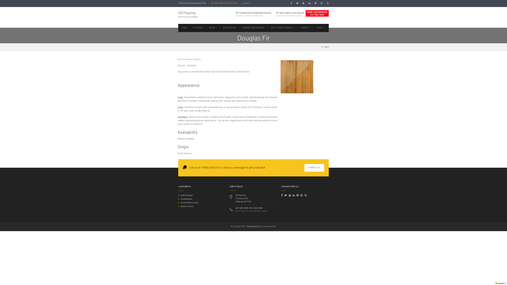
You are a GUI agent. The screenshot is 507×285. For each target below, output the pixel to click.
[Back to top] (498, 276)
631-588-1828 (217, 3)
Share (326, 47)
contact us (246, 3)
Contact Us (314, 168)
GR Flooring (187, 13)
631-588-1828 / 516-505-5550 (249, 208)
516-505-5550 (231, 3)
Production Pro (253, 227)
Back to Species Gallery (189, 59)
